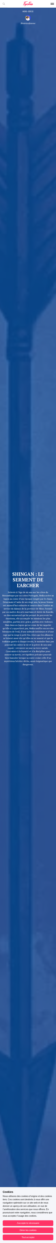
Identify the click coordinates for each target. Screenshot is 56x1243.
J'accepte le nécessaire (28, 1223)
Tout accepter (28, 1237)
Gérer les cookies (28, 1230)
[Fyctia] (28, 3)
